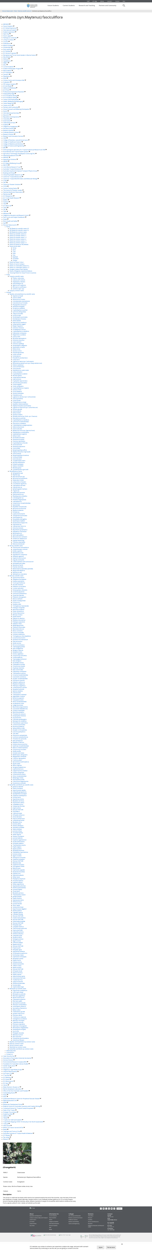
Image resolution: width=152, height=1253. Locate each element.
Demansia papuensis (19, 446)
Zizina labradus (17, 817)
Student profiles (8, 1114)
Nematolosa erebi (18, 553)
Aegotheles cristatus (19, 696)
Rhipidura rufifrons (18, 742)
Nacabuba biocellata (19, 872)
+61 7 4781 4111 (111, 1223)
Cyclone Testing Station (10, 188)
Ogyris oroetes (17, 856)
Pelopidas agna (17, 950)
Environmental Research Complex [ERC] (15, 1062)
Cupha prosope (17, 813)
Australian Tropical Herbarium (12, 169)
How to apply (7, 36)
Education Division (8, 128)
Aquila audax (16, 764)
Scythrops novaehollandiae (21, 746)
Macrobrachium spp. (19, 476)
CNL (4, 209)
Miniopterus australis (19, 994)
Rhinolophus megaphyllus (20, 1027)
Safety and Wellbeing (9, 88)
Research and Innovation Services (13, 136)
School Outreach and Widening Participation (16, 109)
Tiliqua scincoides (18, 313)
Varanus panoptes (18, 393)
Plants (15, 11)
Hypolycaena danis (18, 900)
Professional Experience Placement (13, 92)
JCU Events (6, 1079)
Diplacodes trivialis (18, 480)
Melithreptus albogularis (20, 755)
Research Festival (8, 130)
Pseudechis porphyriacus (20, 358)
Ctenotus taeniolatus (19, 441)
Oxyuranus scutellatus (19, 423)
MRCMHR (6, 24)
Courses (5, 41)
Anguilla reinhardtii (18, 560)
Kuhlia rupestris (17, 551)
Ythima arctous (17, 902)
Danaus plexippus (18, 825)
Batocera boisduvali (18, 544)
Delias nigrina (17, 834)
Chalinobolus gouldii (19, 1012)
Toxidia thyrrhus (18, 980)
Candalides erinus (18, 804)
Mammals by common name (18, 1047)
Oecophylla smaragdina (20, 519)
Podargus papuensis (19, 622)
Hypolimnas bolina (18, 799)
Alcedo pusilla (17, 751)
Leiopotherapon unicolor (20, 549)
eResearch (6, 213)
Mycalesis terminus (18, 801)
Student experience (9, 32)
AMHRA (5, 161)
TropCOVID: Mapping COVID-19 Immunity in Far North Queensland (23, 1122)
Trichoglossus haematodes (21, 606)
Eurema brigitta (17, 889)
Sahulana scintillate (18, 827)
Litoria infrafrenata (18, 367)
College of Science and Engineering (13, 146)
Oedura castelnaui (18, 365)
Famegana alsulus (18, 939)
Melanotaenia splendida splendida (23, 569)
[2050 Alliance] (36, 1236)
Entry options (7, 49)
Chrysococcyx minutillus (20, 655)
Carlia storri (16, 360)
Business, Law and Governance (75, 1217)
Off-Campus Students (9, 84)
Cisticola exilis (17, 693)
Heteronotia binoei (18, 427)
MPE (4, 148)
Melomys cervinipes (18, 1020)
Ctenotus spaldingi (18, 344)
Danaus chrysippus (18, 836)
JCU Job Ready (7, 86)
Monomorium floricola (19, 508)
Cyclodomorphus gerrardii (20, 469)
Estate (5, 219)
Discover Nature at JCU (7, 11)
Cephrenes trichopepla (19, 957)
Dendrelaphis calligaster (20, 345)
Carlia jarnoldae (17, 457)
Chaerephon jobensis (19, 999)
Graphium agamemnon (19, 840)
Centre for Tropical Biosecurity (12, 177)
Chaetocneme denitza (19, 918)
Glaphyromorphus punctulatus (22, 406)
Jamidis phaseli (17, 896)
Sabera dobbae (17, 829)
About (32, 1214)
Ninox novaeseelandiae (20, 701)
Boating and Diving (9, 173)
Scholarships (7, 47)
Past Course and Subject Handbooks (14, 217)
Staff (88, 1)
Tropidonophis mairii (19, 461)
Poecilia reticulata (18, 567)
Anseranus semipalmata (20, 735)
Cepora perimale (18, 930)
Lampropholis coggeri (19, 324)
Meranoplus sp (17, 533)
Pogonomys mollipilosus (20, 990)
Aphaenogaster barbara (20, 489)
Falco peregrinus (18, 740)
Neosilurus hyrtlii (18, 565)
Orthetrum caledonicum (20, 538)
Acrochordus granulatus (20, 383)
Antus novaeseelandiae (19, 776)
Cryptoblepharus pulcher (20, 310)
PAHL (5, 1097)
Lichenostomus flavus (19, 774)
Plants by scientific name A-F (24, 11)
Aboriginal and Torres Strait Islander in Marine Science (19, 55)
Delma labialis (17, 321)
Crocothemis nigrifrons (20, 484)
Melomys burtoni (18, 1035)
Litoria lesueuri (17, 459)
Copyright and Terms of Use (11, 1131)
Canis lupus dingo (18, 992)
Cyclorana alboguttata (19, 312)
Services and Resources (93, 1221)
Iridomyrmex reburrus (19, 526)
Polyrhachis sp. (17, 524)
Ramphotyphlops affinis (20, 450)
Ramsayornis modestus (20, 721)
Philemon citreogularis (19, 597)
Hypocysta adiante (18, 875)
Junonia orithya (17, 831)
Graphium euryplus (18, 864)
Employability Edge (9, 94)
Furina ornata (17, 315)
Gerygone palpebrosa (19, 767)
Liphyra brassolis (18, 981)
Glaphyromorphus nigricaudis (21, 452)
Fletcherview (7, 194)
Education (90, 1223)
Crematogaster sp (18, 498)
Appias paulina (17, 849)
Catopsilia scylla (17, 935)
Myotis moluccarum (18, 997)
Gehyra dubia (17, 413)
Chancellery (6, 119)
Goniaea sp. (16, 512)
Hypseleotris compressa (20, 554)
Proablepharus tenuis (19, 329)
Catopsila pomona (18, 932)
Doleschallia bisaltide (19, 921)
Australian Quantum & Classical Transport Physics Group (20, 171)
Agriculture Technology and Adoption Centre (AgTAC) (19, 153)
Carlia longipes (17, 384)
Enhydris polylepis (18, 464)
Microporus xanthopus (19, 287)
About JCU (6, 115)
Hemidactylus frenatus (19, 319)
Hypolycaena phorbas (19, 886)
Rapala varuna (17, 944)
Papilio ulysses (17, 974)
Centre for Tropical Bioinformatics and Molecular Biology (20, 179)
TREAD (5, 1118)
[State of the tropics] (64, 1235)
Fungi (8, 274)
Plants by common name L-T (18, 241)
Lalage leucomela (18, 705)
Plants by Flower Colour (17, 262)
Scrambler (16, 258)
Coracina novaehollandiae (20, 675)
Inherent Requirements (10, 1071)
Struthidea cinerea (18, 663)
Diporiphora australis (19, 418)
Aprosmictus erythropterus (21, 762)
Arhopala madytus (18, 843)
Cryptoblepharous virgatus (21, 388)
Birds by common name (16, 1043)
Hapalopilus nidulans (19, 282)
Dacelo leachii (17, 616)
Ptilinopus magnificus (19, 686)
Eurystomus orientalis (19, 783)
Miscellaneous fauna (16, 471)
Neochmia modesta (18, 609)
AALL (4, 65)
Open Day (6, 34)
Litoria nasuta (17, 453)
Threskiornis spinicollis (19, 739)
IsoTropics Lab (7, 1073)
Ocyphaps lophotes (18, 668)
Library (102, 1)
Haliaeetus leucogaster (19, 579)
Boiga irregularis (18, 326)
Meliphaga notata (18, 778)
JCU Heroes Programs (10, 53)
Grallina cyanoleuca (18, 581)
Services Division (8, 1060)
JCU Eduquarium (8, 196)
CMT (4, 182)
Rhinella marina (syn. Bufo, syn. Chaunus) (25, 416)
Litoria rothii (16, 337)
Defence (5, 59)
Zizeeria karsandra (18, 964)
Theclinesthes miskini (19, 895)
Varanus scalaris (17, 414)
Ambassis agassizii (18, 556)
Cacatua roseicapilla (18, 710)
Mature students (8, 45)
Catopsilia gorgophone (19, 792)
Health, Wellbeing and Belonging (13, 101)
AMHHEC (6, 157)
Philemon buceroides (19, 627)
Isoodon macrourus (18, 1013)
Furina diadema (17, 391)
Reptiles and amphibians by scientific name (22, 294)
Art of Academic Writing (10, 96)
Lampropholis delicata (19, 377)
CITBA (5, 180)
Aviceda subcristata (18, 753)
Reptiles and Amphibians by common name (22, 1042)
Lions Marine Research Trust (12, 167)
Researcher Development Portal (12, 1104)
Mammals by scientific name (18, 988)
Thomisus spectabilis (19, 542)
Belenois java (17, 868)
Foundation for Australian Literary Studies (15, 1064)
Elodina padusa (17, 911)
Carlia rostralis (17, 354)
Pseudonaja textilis (18, 352)
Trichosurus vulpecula (19, 1017)
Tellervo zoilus (17, 965)
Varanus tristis (17, 390)
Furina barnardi (17, 445)
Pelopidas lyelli (17, 925)
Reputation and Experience (11, 117)
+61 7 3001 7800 (111, 1230)
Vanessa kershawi (18, 907)
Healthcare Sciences (73, 1219)
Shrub (14, 248)
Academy (6, 125)
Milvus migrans (17, 765)
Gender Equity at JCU (9, 1066)
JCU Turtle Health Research (11, 198)
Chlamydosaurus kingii (19, 402)
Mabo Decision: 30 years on (11, 1087)
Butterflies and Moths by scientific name (21, 785)
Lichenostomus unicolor (20, 687)
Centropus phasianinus (20, 593)
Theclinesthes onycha (19, 845)
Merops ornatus (17, 615)
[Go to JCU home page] (32, 1208)
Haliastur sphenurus (19, 682)
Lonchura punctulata (19, 724)
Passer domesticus (18, 611)
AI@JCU (5, 63)
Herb (14, 250)
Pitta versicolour (17, 641)
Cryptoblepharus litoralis (20, 443)
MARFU (5, 200)
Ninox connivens (18, 631)
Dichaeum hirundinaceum (20, 639)
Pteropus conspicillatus (20, 1004)
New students (7, 70)
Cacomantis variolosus (19, 677)
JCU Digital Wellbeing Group (11, 163)
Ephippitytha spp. (18, 473)
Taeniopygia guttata (19, 647)
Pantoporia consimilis (19, 857)
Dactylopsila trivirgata (19, 1029)
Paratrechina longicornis (20, 523)
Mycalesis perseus (18, 893)
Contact (117, 1)
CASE (4, 138)
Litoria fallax (16, 448)
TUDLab (5, 1124)
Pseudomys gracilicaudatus (21, 1038)
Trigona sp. (16, 491)
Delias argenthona (18, 884)
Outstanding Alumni (9, 1093)
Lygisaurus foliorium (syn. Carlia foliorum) (25, 407)
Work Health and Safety (10, 221)
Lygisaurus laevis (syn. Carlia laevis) (23, 361)
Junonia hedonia (17, 838)
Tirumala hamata (18, 833)
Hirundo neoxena (18, 585)
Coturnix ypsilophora (19, 732)
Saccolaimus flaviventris (20, 1008)
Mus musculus (17, 1036)
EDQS (5, 78)
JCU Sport (6, 1083)
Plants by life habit (15, 246)
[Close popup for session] (122, 1244)
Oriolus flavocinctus (18, 613)
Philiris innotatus (18, 788)
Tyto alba (15, 733)
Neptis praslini (17, 967)
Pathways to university (10, 38)
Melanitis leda (17, 863)
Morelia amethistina (19, 462)
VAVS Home (6, 1125)
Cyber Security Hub (9, 1056)
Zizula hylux (16, 891)
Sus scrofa (16, 1031)
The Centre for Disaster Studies (12, 190)
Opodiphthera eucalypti (20, 794)
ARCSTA (5, 165)
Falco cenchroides (18, 670)
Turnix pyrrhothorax (19, 583)
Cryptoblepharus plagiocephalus (22, 425)
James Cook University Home (34, 5)
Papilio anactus (17, 898)
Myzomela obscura (18, 629)
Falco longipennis (18, 648)
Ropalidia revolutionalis (20, 507)
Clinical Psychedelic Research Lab (13, 175)
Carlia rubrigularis (18, 386)
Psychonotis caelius (18, 802)
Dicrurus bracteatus (19, 645)
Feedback (119, 1208)
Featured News (33, 1223)
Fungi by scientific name (17, 276)
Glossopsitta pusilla (18, 779)
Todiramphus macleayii (19, 694)
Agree (100, 1247)
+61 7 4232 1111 (111, 1227)
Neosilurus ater (17, 572)
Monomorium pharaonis (20, 478)
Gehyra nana (16, 436)
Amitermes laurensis (19, 492)
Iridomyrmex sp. (17, 487)
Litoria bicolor (17, 368)
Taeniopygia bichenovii (19, 659)
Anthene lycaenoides (19, 983)
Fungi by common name (17, 290)
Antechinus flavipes (18, 1040)
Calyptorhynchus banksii (20, 771)
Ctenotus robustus (18, 328)
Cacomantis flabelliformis (20, 709)
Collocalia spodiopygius (20, 719)
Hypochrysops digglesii (19, 909)
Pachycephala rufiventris (20, 590)
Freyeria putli (17, 948)
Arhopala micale (17, 971)
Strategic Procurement (10, 1112)
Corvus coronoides (18, 632)
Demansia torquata (18, 439)
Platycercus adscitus (19, 618)
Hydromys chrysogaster (20, 1026)
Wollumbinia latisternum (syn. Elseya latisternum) (27, 363)
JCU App (95, 1)
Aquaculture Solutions (10, 159)
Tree (14, 251)
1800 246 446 (110, 1216)
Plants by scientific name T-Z (18, 237)
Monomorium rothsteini (20, 537)
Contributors (10, 1052)
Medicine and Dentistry (74, 1221)
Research (6, 1139)
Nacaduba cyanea (18, 958)
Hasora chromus (18, 973)
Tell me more (111, 1247)
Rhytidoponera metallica (20, 496)
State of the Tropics (9, 1110)
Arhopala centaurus (18, 815)
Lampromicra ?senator (19, 482)
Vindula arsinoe (17, 962)
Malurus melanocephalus (20, 748)
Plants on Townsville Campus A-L (19, 266)
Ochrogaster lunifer (18, 866)
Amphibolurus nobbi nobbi (21, 370)
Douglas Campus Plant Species (19, 269)
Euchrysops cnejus (18, 955)
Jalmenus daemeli (18, 787)
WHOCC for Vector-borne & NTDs (13, 1127)
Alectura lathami (17, 599)
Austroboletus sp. (18, 283)
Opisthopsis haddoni (19, 521)
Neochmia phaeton (18, 712)
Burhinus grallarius (18, 726)
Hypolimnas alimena (19, 951)
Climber (15, 260)
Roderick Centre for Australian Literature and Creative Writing (21, 1106)
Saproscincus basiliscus (20, 322)
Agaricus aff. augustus (19, 285)
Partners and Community (107, 5)
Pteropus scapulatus (19, 1024)
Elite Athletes (7, 57)
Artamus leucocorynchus (20, 744)
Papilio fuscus (17, 960)
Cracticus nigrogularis (19, 758)
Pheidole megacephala (19, 500)
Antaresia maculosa (18, 340)
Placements (6, 76)
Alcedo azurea (17, 643)
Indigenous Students (53, 1221)
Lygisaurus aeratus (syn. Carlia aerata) (24, 397)
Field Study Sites (11, 1051)
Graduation (6, 82)
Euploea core (16, 873)
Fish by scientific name (16, 546)
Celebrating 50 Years (9, 123)
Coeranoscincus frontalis (20, 303)
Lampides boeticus (18, 927)
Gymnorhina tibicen (18, 577)
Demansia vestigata (18, 306)
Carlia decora (16, 356)
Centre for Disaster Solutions (12, 184)
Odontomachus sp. (18, 494)
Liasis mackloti (17, 342)
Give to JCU (6, 1068)
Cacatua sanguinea (18, 772)
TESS (4, 204)
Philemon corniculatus (19, 586)
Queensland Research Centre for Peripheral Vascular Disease (21, 1098)
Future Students (53, 5)
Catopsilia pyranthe (18, 820)
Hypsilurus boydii (18, 296)
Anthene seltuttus (18, 934)
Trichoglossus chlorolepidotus (22, 636)
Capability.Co (7, 61)
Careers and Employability (11, 99)
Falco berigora (17, 661)
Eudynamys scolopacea (19, 333)
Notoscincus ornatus (19, 299)
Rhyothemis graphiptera (20, 530)
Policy (5, 1095)
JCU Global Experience (10, 28)
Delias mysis (16, 877)
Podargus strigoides (19, 608)
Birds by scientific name (16, 576)
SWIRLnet (6, 1116)
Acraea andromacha (18, 841)
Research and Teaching (87, 5)
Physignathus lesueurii (19, 305)
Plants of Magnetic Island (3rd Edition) (21, 271)
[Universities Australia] (49, 1235)
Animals (8, 292)
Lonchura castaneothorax (20, 737)
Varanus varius (17, 351)
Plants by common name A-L (18, 239)
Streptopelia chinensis (19, 716)
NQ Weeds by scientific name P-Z (19, 230)
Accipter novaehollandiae (20, 678)
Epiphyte (15, 257)
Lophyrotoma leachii (19, 514)
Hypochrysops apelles (19, 790)
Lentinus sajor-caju (18, 289)
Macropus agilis (17, 1001)
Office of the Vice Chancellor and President (16, 1091)
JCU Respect (7, 1135)
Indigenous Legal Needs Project (12, 1070)
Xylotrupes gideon (18, 535)
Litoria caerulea (17, 429)
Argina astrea (17, 808)
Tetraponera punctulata (20, 515)
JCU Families (7, 51)
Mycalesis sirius (17, 822)
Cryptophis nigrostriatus (20, 381)
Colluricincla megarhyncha (20, 781)
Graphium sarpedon (19, 859)
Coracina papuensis (18, 592)
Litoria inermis (17, 411)
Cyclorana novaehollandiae (21, 421)
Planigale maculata (18, 1033)
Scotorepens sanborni (19, 1006)
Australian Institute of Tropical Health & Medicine (18, 1133)
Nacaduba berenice (18, 850)
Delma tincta (16, 349)
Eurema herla (17, 797)
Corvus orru (16, 602)
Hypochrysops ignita (19, 976)
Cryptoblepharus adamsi (20, 374)
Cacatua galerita (17, 657)
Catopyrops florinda (19, 806)
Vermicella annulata (18, 437)
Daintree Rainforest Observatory (13, 192)
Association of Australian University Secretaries (17, 1058)
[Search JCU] (124, 5)
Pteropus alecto (17, 1015)
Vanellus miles (17, 604)
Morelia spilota (17, 375)
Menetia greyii (17, 468)
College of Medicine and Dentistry (13, 144)
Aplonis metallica (18, 691)
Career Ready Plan (8, 103)
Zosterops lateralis (18, 595)
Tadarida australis (18, 1022)
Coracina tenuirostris (19, 638)
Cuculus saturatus (18, 588)
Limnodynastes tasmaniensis (21, 301)
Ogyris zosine (17, 941)
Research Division (8, 134)
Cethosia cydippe (18, 942)
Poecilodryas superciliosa (20, 723)
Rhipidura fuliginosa (19, 684)
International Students (10, 30)
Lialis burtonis (17, 379)
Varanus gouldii (17, 409)
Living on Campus (8, 40)
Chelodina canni (17, 395)
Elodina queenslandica (19, 888)
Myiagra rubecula (18, 650)
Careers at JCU (7, 105)
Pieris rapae (16, 905)
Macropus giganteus (19, 996)
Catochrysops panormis (20, 928)
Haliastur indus (17, 624)
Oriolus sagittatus (18, 654)
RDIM (5, 1102)
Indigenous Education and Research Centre (16, 215)
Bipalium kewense (18, 510)
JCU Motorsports (8, 1081)
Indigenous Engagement (10, 126)
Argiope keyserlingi (18, 540)
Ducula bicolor (17, 717)
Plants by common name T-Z (18, 243)
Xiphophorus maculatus (20, 574)
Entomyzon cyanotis (19, 680)
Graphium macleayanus (20, 795)
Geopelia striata (17, 652)
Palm (14, 253)
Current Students (69, 5)
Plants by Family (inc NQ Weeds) (19, 244)
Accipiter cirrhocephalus (20, 730)
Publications (7, 43)
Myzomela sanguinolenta (20, 707)
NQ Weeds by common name (18, 232)
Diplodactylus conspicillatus (21, 432)
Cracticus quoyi (17, 760)
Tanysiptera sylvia (18, 700)
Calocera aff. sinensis (19, 280)
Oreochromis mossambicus (21, 547)
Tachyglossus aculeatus (20, 1019)
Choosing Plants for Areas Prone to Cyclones (23, 273)
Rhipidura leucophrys (19, 620)
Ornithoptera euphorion (20, 953)
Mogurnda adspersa (19, 570)
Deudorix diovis (17, 937)
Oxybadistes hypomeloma (20, 852)
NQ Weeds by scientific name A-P (19, 228)
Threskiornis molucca (19, 714)
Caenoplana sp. (17, 501)
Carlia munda (17, 400)
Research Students (53, 1225)
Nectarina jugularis (18, 698)
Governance (7, 121)
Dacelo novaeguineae (19, 600)
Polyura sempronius (19, 818)
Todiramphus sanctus (19, 673)
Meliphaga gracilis (18, 625)
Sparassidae (16, 505)
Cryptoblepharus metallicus (21, 331)
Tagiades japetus (18, 912)
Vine (14, 255)
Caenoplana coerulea (19, 485)
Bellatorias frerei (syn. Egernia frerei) (24, 430)
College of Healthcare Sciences (12, 142)
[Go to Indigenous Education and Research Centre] (82, 1238)
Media (5, 1129)
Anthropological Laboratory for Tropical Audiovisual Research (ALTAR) (24, 150)
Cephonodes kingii (18, 987)
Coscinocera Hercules (19, 978)
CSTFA (5, 186)
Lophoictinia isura (18, 769)
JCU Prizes (6, 90)
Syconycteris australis (19, 1003)
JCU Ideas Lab (7, 206)
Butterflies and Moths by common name (21, 1049)
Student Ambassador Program (12, 68)
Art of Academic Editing (10, 97)
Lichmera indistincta (19, 634)
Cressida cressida (18, 914)
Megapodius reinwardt (19, 756)
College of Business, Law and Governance (15, 140)
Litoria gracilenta (18, 398)
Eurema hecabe (17, 903)
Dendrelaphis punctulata (20, 317)
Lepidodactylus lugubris (20, 434)
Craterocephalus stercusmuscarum (23, 561)
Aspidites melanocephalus (20, 404)
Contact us (9, 1054)
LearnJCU (109, 1)
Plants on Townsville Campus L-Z (19, 267)
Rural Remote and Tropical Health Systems (16, 151)
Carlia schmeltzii (17, 372)
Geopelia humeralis (18, 689)
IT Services (6, 1075)
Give (124, 1)
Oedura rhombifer (18, 466)
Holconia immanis (18, 528)
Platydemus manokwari (20, 531)
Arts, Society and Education (75, 1215)
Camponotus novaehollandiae (21, 503)
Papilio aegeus (17, 847)
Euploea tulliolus (18, 882)
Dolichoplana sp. (17, 517)
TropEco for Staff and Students (12, 1120)
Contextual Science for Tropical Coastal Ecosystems (18, 1108)
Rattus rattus (17, 1010)
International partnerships (11, 113)
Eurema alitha (17, 824)
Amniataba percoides (19, 563)
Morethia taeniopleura (19, 338)
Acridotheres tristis (18, 703)
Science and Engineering (74, 1223)
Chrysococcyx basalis (19, 666)
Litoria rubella (17, 297)
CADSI (5, 208)
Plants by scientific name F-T (18, 235)
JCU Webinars (7, 1077)
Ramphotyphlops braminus (21, 455)
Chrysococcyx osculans (19, 749)
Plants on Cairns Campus (17, 264)
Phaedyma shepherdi (19, 879)
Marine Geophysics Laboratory (12, 1089)
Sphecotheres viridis (19, 728)
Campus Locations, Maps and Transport (39, 1217)
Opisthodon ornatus (19, 347)
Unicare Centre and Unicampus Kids (14, 80)
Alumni (5, 111)
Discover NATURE (18, 810)
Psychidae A (16, 811)
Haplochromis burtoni (19, 558)
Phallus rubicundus (18, 278)
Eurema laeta (17, 985)
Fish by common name (16, 1045)
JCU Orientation (8, 72)
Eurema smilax (17, 854)
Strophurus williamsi (19, 308)
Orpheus (6, 202)
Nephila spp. (16, 475)
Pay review (6, 1137)
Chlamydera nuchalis (19, 664)
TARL (5, 211)
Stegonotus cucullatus (19, 335)
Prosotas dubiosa (18, 880)
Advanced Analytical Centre (11, 155)
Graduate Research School (11, 132)
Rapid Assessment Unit (10, 1100)
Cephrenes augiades (19, 870)
